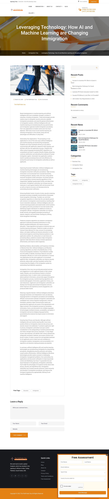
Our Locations (83, 1)
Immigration (39, 6)
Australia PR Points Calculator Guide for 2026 (85, 92)
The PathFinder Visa (31, 99)
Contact (58, 6)
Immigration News (77, 165)
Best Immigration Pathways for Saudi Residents (88, 139)
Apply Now (93, 1)
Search (92, 68)
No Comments (44, 99)
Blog (66, 6)
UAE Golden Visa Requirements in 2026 (83, 99)
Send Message (82, 492)
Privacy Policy (45, 473)
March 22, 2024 (19, 99)
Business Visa (76, 161)
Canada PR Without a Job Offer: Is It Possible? (85, 95)
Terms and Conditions (47, 476)
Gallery (31, 13)
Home (30, 6)
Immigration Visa (77, 168)
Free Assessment (46, 479)
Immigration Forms (77, 183)
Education (25, 390)
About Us (49, 6)
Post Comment (17, 435)
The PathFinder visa (20, 104)
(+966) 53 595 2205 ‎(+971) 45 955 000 (89, 10)
